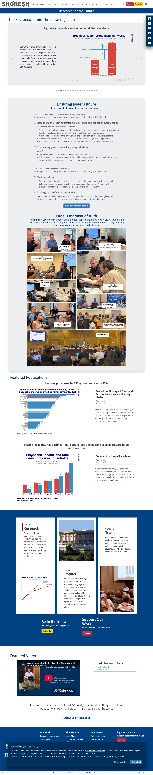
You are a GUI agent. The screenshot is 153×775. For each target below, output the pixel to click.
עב (150, 4)
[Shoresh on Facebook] (6, 755)
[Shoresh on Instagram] (149, 29)
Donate (130, 4)
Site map (5, 773)
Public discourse (98, 736)
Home (35, 4)
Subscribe (138, 4)
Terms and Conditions (95, 751)
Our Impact (97, 732)
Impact (70, 574)
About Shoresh (72, 736)
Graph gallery (46, 739)
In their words (97, 739)
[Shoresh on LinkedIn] (149, 38)
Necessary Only (120, 762)
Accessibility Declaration (143, 773)
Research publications (49, 736)
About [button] (42, 4)
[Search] (123, 4)
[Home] (15, 4)
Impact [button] (99, 4)
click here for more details (76, 206)
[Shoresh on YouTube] (149, 33)
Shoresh (28, 524)
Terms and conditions (126, 773)
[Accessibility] (146, 4)
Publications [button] (53, 4)
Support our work (126, 732)
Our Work (45, 732)
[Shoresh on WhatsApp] (149, 43)
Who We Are (72, 732)
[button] (11, 58)
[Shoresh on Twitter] (149, 24)
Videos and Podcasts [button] (70, 4)
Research (31, 528)
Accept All (136, 762)
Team (110, 532)
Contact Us (108, 4)
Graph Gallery (87, 4)
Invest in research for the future (130, 736)
